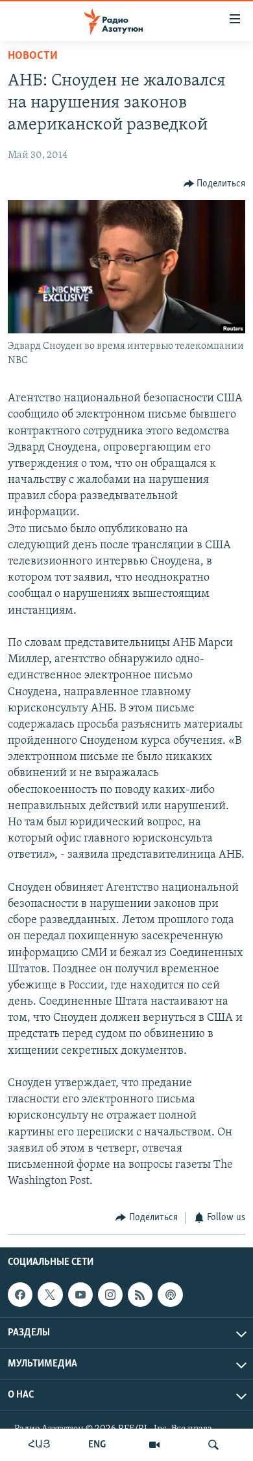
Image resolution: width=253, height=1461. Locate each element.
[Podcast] (170, 1294)
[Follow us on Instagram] (110, 1294)
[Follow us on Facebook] (20, 1294)
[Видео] (154, 1445)
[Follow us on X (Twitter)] (50, 1294)
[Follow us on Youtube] (80, 1294)
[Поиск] (213, 1445)
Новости (33, 56)
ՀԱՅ (39, 1445)
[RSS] (140, 1294)
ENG (97, 1445)
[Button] (215, 183)
